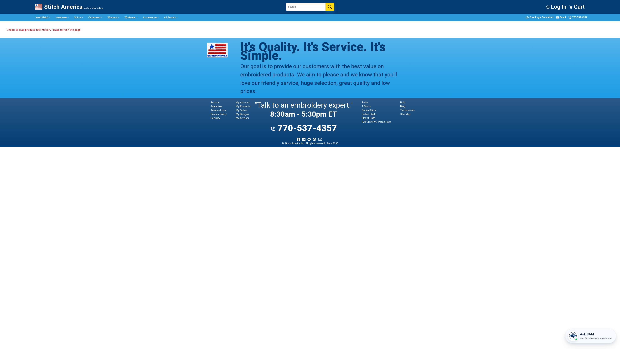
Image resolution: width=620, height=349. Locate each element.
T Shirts (366, 106)
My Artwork (242, 118)
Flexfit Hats (368, 118)
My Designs (242, 114)
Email (563, 17)
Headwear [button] (61, 17)
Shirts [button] (77, 17)
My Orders (242, 110)
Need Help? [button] (42, 17)
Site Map (405, 114)
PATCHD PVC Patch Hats (376, 121)
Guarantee (216, 106)
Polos (365, 102)
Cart (578, 6)
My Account (243, 102)
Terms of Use (218, 110)
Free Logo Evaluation (542, 17)
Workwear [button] (130, 17)
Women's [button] (113, 17)
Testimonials (407, 110)
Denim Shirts (369, 110)
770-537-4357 (579, 17)
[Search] (329, 7)
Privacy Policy (219, 114)
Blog (402, 106)
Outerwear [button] (94, 17)
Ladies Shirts (369, 114)
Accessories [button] (150, 17)
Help (402, 102)
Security (215, 118)
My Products (243, 106)
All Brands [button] (170, 17)
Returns (215, 102)
